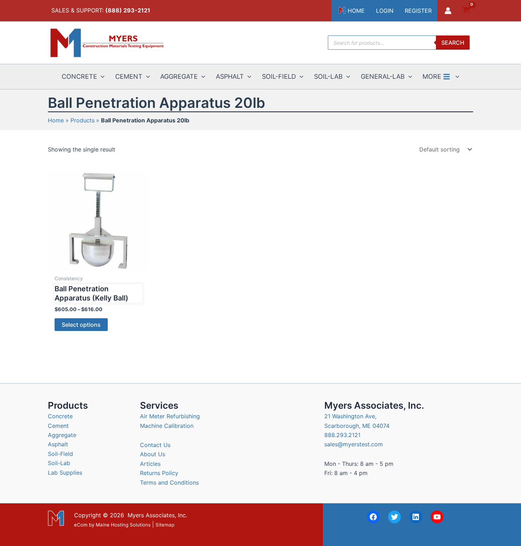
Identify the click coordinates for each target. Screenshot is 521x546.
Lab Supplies (65, 472)
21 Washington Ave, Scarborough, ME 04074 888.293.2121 (357, 426)
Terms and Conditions (169, 482)
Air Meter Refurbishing (170, 416)
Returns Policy (159, 472)
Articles (150, 463)
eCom (81, 525)
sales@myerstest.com (353, 444)
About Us (152, 454)
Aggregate (62, 435)
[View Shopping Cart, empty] (466, 11)
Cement (58, 425)
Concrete (60, 416)
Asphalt (58, 444)
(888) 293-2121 (127, 10)
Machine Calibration (167, 425)
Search (452, 42)
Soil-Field (60, 453)
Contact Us (155, 444)
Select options (81, 324)
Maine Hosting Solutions (123, 525)
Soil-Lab (59, 463)
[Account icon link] (448, 10)
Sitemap (165, 525)
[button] (101, 76)
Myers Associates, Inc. (157, 515)
